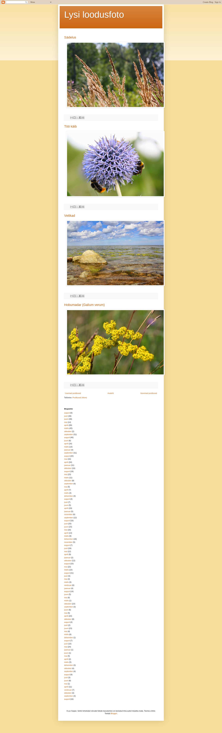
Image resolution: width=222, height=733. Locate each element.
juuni (66, 419)
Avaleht (111, 393)
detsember (68, 496)
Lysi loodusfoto (94, 15)
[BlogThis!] (74, 117)
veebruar (68, 585)
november (68, 514)
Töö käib (70, 126)
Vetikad (69, 215)
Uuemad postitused (73, 393)
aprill (66, 425)
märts (66, 428)
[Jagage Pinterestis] (83, 117)
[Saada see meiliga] (71, 117)
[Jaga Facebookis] (80, 117)
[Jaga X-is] (77, 117)
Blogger (114, 713)
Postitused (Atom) (79, 398)
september (68, 434)
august (67, 413)
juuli (66, 416)
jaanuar (67, 450)
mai (65, 422)
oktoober (67, 431)
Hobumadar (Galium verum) (84, 305)
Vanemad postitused (148, 393)
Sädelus (70, 37)
